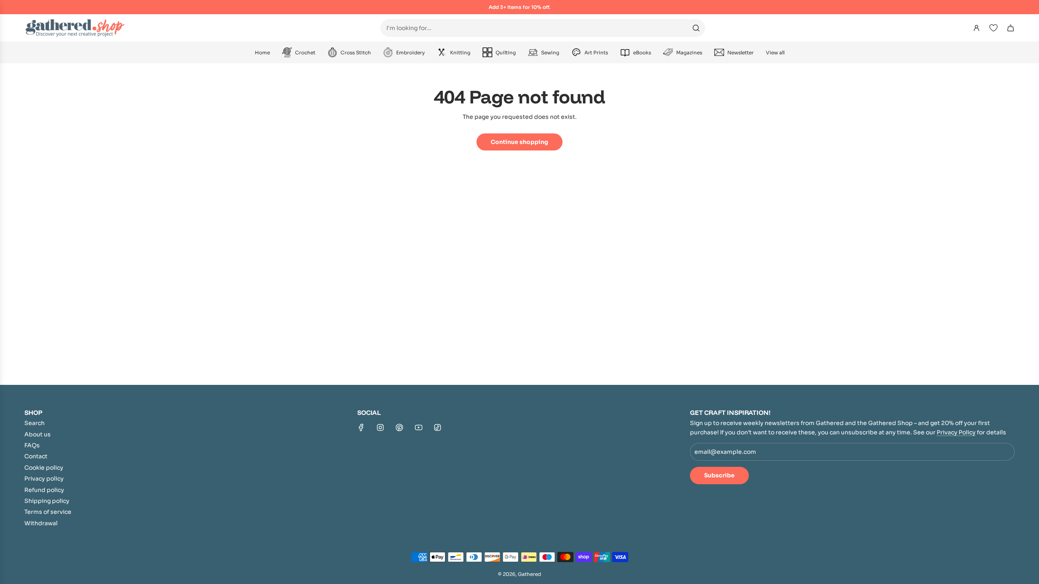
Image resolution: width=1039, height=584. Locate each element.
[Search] (696, 28)
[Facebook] (361, 427)
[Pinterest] (399, 427)
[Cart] (1011, 28)
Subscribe (719, 475)
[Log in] (976, 28)
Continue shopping (519, 142)
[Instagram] (380, 427)
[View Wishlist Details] (993, 28)
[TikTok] (437, 427)
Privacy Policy (956, 432)
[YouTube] (418, 427)
